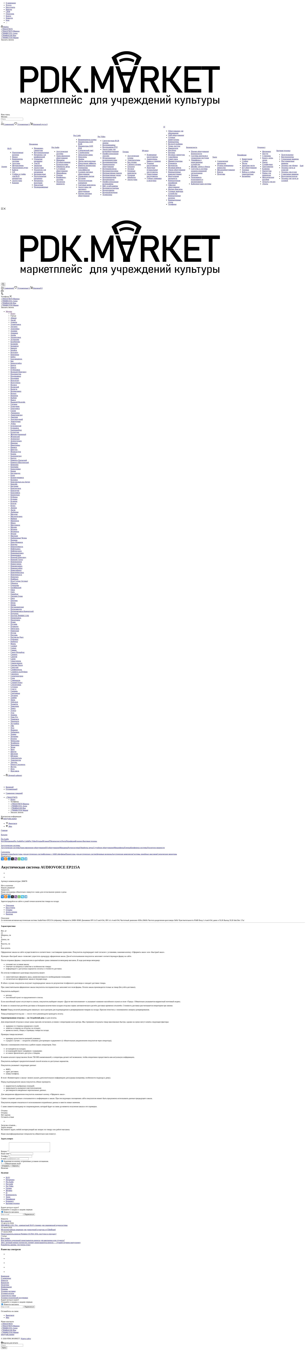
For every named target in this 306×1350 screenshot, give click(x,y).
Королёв (14, 484)
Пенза (13, 603)
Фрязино (14, 730)
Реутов (13, 633)
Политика (5, 1285)
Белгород (14, 352)
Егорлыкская (16, 426)
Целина (14, 739)
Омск (13, 590)
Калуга (13, 458)
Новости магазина (11, 1212)
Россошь (14, 635)
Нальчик (14, 540)
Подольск (14, 613)
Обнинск (14, 583)
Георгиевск (15, 408)
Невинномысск (17, 547)
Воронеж (14, 396)
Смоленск (15, 674)
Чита (12, 749)
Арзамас (14, 331)
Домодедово (16, 421)
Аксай (13, 320)
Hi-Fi (3, 841)
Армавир (14, 333)
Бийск (13, 357)
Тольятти (14, 704)
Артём (13, 335)
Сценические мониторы (167, 854)
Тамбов (14, 698)
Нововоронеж (16, 562)
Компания (5, 1276)
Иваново (14, 443)
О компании (6, 1278)
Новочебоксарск (17, 572)
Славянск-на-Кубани (19, 672)
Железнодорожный (18, 434)
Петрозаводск (16, 609)
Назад (13, 314)
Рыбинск (14, 641)
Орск (13, 598)
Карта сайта (26, 1339)
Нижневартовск (17, 553)
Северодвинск (16, 663)
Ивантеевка (15, 445)
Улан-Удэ (14, 717)
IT (50, 841)
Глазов (13, 411)
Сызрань (14, 691)
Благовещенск (16, 359)
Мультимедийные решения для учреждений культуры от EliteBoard (28, 1230)
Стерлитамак (16, 685)
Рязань (13, 644)
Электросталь (16, 758)
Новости (4, 1280)
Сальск (13, 648)
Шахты (13, 752)
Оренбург (14, 594)
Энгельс (14, 762)
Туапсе (13, 711)
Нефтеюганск (16, 551)
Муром (13, 534)
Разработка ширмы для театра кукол (15, 1245)
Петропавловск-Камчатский (22, 611)
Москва (14, 527)
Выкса (13, 400)
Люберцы (14, 512)
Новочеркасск (16, 575)
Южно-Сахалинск (18, 764)
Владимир (15, 378)
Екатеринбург (16, 430)
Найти (4, 1348)
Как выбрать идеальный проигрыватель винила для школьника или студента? (33, 1240)
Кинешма (14, 467)
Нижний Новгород (18, 557)
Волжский (15, 387)
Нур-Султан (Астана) (19, 581)
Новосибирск (16, 570)
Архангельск (16, 337)
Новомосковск (16, 566)
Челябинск (15, 743)
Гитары (39, 841)
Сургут (13, 689)
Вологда (14, 389)
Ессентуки (15, 432)
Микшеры (64, 848)
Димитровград (16, 415)
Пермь (13, 605)
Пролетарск (15, 620)
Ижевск (14, 447)
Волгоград (15, 380)
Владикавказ (16, 376)
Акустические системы (10, 848)
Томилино (15, 706)
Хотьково (14, 736)
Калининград (16, 456)
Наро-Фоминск (17, 542)
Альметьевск (16, 324)
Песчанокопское (17, 607)
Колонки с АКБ (49, 854)
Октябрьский (16, 588)
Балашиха (15, 346)
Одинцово (15, 585)
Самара (13, 650)
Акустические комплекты (122, 854)
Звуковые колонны (104, 854)
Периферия (70, 841)
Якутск (13, 767)
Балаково (14, 344)
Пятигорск (15, 629)
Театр (63, 841)
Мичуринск (15, 525)
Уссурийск (15, 723)
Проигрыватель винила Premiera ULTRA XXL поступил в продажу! (28, 1234)
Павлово (14, 600)
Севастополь (16, 661)
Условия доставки (8, 1291)
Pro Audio (18, 841)
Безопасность (56, 841)
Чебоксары (15, 741)
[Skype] (22, 858)
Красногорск (16, 488)
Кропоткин (15, 495)
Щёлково (14, 756)
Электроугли (16, 760)
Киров (13, 471)
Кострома (14, 486)
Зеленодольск (16, 441)
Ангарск (14, 327)
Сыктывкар (15, 693)
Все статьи (5, 1238)
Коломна (14, 480)
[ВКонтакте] (2, 858)
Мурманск (15, 531)
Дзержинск (15, 413)
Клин (13, 475)
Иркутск (14, 449)
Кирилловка (16, 469)
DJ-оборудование (52, 848)
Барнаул (14, 348)
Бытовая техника (90, 841)
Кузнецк (14, 501)
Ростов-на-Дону (17, 637)
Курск (13, 506)
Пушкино (14, 626)
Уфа (12, 726)
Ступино (14, 687)
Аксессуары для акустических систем (28, 854)
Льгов (13, 510)
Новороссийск (16, 568)
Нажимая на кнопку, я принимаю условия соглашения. (26, 1161)
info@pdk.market (10, 819)
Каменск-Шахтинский (20, 462)
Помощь (4, 1289)
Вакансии (5, 1283)
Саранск (14, 654)
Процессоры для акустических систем (80, 854)
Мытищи (14, 536)
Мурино (14, 529)
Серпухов (14, 667)
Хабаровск (15, 732)
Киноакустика (7, 854)
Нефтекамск (15, 549)
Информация (6, 1287)
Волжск (14, 385)
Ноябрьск (14, 579)
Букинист (79, 841)
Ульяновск (15, 719)
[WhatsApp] (19, 858)
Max (10, 826)
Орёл (13, 592)
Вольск (13, 393)
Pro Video (32, 841)
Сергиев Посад (17, 665)
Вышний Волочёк (18, 402)
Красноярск (15, 493)
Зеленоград (15, 439)
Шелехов (14, 754)
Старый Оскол (16, 682)
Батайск (14, 350)
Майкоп (14, 519)
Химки (13, 734)
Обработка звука (86, 848)
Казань (13, 454)
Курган (13, 503)
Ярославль (15, 771)
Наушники (9, 841)
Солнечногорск (17, 676)
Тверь (13, 700)
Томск (13, 708)
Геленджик (15, 406)
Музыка (45, 841)
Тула (12, 713)
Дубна (13, 424)
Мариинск (15, 521)
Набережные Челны (19, 538)
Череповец (15, 745)
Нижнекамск (16, 555)
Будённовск (15, 370)
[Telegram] (25, 858)
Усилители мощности (156, 848)
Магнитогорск (16, 516)
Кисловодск (15, 473)
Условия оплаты (7, 1293)
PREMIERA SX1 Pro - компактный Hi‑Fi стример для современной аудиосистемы (34, 1225)
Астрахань (15, 339)
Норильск (15, 577)
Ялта (12, 769)
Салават (14, 646)
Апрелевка (15, 329)
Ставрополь (15, 680)
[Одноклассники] (5, 858)
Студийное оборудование (103, 848)
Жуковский (15, 437)
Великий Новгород (18, 372)
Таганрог (14, 695)
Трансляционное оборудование (32, 848)
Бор (12, 361)
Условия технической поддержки (14, 1298)
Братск (13, 365)
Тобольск (14, 702)
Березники (15, 355)
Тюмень (14, 715)
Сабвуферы (60, 854)
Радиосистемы (74, 848)
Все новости (6, 1221)
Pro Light (25, 841)
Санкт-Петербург (18, 652)
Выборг (14, 398)
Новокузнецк (16, 564)
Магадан (14, 514)
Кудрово (14, 499)
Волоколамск (16, 391)
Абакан (13, 318)
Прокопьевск (16, 618)
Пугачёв (14, 624)
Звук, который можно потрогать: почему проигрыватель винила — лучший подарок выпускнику (41, 1243)
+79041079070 (7, 29)
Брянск (13, 368)
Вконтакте (13, 823)
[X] (12, 858)
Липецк (14, 508)
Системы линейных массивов (145, 854)
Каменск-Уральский (19, 460)
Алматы (14, 322)
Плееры (127, 848)
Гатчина (14, 404)
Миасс (13, 523)
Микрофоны (119, 848)
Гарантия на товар (8, 1296)
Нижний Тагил (17, 560)
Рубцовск (14, 639)
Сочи (13, 678)
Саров (13, 659)
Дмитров (14, 417)
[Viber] (15, 858)
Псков (13, 622)
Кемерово (14, 465)
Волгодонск (15, 383)
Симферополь (16, 670)
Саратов (14, 657)
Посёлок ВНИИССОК (20, 616)
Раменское (15, 631)
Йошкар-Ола (16, 452)
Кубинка (14, 497)
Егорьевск (15, 428)
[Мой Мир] (9, 858)
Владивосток (16, 374)
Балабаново (15, 342)
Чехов (13, 747)
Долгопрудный (17, 419)
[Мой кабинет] (2, 291)
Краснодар (15, 490)
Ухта (12, 728)
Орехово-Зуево (17, 596)
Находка (14, 544)
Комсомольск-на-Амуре (20, 482)
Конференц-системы (138, 848)
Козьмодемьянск (17, 478)
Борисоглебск (16, 363)
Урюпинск (15, 721)
